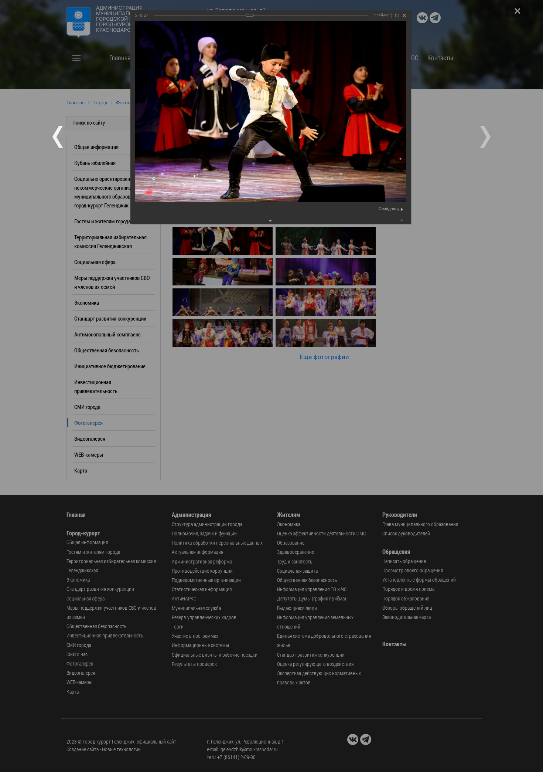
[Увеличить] (397, 15)
